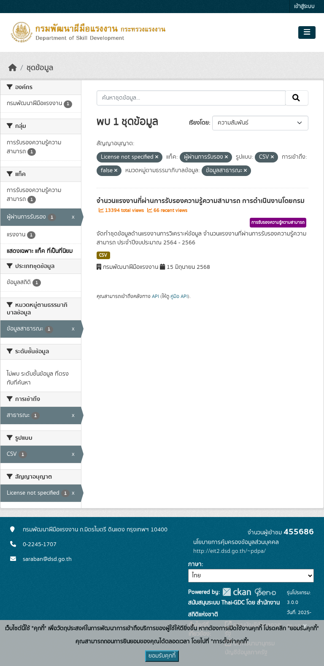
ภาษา (195, 564)
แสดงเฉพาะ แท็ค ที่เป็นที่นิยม (40, 251)
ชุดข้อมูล (40, 67)
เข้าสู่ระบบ (304, 7)
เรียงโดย (199, 123)
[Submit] (296, 98)
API (155, 296)
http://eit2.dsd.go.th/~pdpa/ (229, 551)
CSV (103, 255)
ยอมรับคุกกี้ (162, 656)
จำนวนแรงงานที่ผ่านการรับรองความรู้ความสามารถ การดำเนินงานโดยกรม (201, 200)
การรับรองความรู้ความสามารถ (278, 222)
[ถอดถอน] (156, 157)
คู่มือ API (179, 296)
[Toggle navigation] (307, 32)
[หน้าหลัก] (12, 67)
